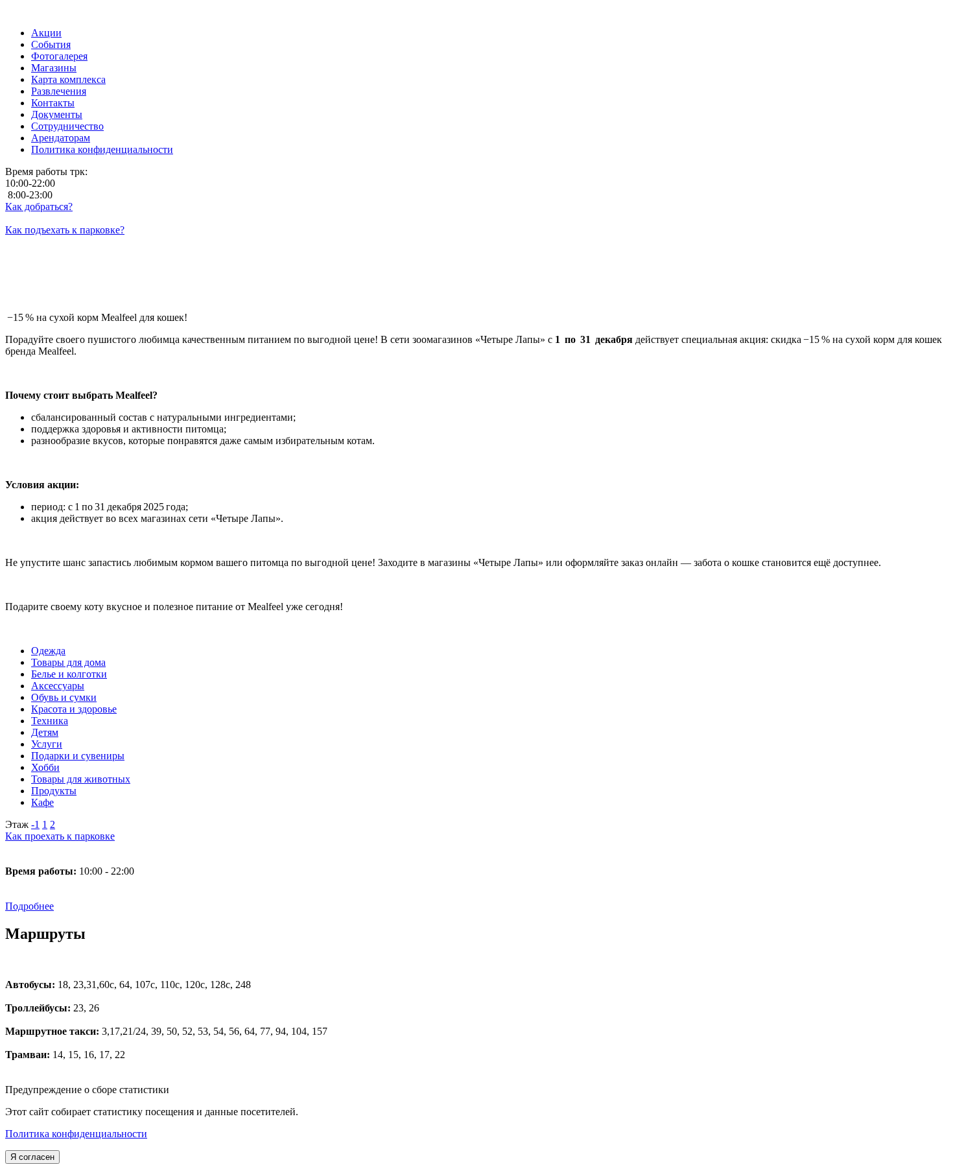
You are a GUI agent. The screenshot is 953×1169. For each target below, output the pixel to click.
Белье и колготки (69, 673)
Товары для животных (80, 779)
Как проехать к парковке (60, 836)
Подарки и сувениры (77, 755)
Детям (44, 732)
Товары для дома (68, 662)
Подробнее (29, 906)
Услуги (46, 744)
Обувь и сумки (64, 697)
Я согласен (32, 1157)
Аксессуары (57, 685)
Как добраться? (39, 206)
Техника (49, 720)
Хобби (45, 767)
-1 (35, 824)
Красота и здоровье (74, 708)
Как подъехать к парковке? (64, 229)
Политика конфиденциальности (76, 1133)
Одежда (48, 650)
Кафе (42, 802)
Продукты (53, 790)
